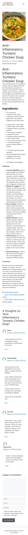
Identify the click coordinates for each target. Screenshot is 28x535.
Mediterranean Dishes (11, 292)
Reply (6, 349)
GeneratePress (14, 532)
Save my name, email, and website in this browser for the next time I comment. (13, 513)
